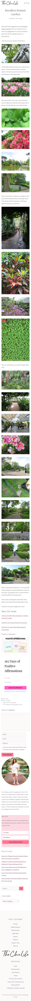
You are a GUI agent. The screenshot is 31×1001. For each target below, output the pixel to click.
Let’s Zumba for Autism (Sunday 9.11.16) (12, 704)
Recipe (15, 924)
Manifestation (15, 930)
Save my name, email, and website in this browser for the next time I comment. (14, 748)
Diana (20, 18)
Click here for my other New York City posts (14, 623)
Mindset (15, 939)
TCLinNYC (8, 700)
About (15, 975)
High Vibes (15, 933)
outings (9, 31)
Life (4, 698)
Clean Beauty (15, 972)
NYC (4, 700)
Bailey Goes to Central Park (9, 702)
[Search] (21, 888)
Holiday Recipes (15, 927)
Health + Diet (15, 943)
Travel (6, 698)
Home (15, 966)
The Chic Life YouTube (15, 978)
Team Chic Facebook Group (15, 982)
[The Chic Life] (10, 3)
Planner (15, 946)
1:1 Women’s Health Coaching (15, 988)
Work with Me (15, 985)
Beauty (15, 936)
